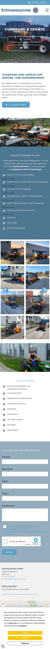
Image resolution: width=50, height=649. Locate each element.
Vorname (6, 457)
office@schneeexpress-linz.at (15, 579)
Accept (25, 633)
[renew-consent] (3, 646)
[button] (46, 10)
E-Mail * (5, 493)
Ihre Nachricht (8, 506)
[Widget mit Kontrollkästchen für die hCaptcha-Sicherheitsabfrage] (21, 541)
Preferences (25, 643)
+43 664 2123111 (38, 2)
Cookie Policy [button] (12, 623)
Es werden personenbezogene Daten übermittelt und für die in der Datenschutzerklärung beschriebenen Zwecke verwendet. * (23, 530)
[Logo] (20, 10)
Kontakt (34, 594)
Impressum (6, 594)
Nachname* (7, 469)
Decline (25, 638)
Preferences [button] (22, 626)
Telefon (5, 481)
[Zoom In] (3, 604)
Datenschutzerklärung (20, 594)
